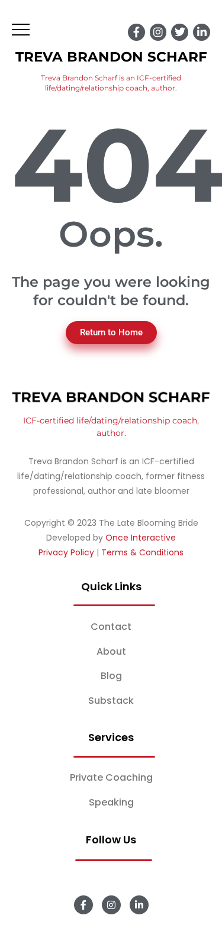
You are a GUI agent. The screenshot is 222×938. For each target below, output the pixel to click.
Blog (111, 676)
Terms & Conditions (142, 552)
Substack (111, 700)
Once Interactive (140, 538)
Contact (111, 626)
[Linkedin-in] (201, 32)
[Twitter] (179, 32)
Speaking (111, 802)
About (111, 651)
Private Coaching (111, 777)
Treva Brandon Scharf (111, 56)
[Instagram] (158, 32)
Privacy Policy (66, 552)
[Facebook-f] (136, 32)
